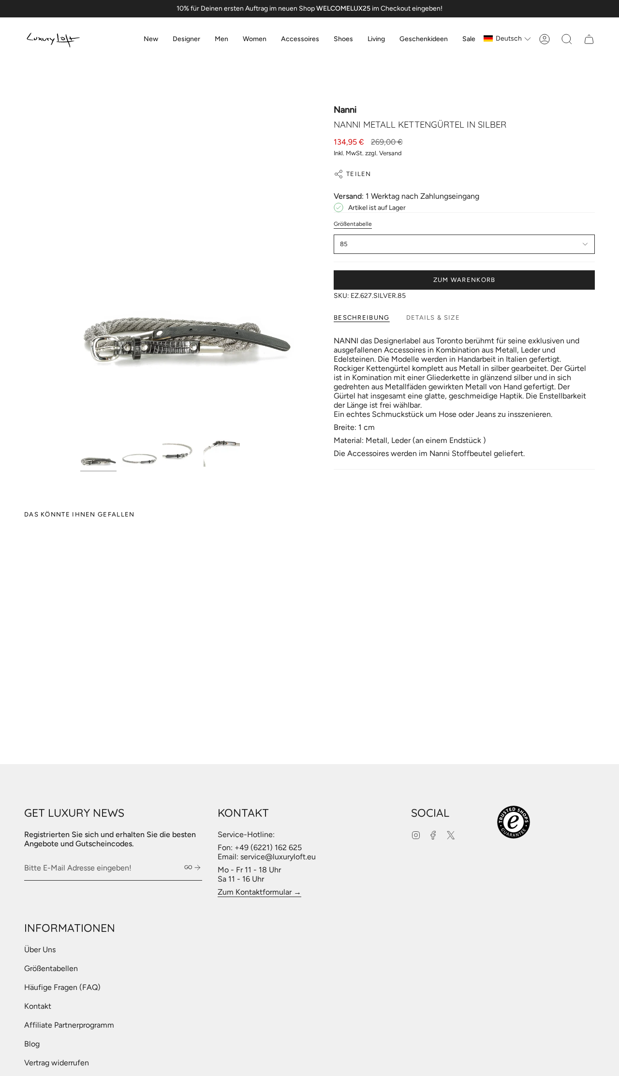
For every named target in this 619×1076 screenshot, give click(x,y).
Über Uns (40, 949)
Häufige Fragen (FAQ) (62, 987)
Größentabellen (51, 968)
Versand (390, 153)
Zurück (80, 265)
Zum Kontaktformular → (259, 892)
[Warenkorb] (589, 39)
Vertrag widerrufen (56, 1062)
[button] (186, 39)
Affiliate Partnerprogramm (69, 1025)
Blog (32, 1043)
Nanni (345, 109)
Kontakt (37, 1006)
